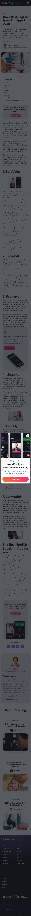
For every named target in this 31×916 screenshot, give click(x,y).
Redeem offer (15, 479)
